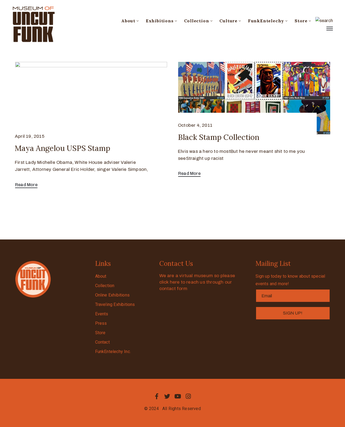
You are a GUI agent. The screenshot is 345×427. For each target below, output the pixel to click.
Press (101, 323)
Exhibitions (160, 20)
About (128, 20)
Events (101, 313)
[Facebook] (156, 396)
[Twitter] (167, 396)
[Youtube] (178, 396)
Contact (102, 342)
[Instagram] (188, 396)
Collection (196, 20)
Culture (228, 20)
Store (301, 20)
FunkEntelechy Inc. (113, 351)
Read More (26, 184)
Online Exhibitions (112, 295)
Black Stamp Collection (218, 137)
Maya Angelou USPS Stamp (62, 148)
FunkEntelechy (266, 20)
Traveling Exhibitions (115, 304)
